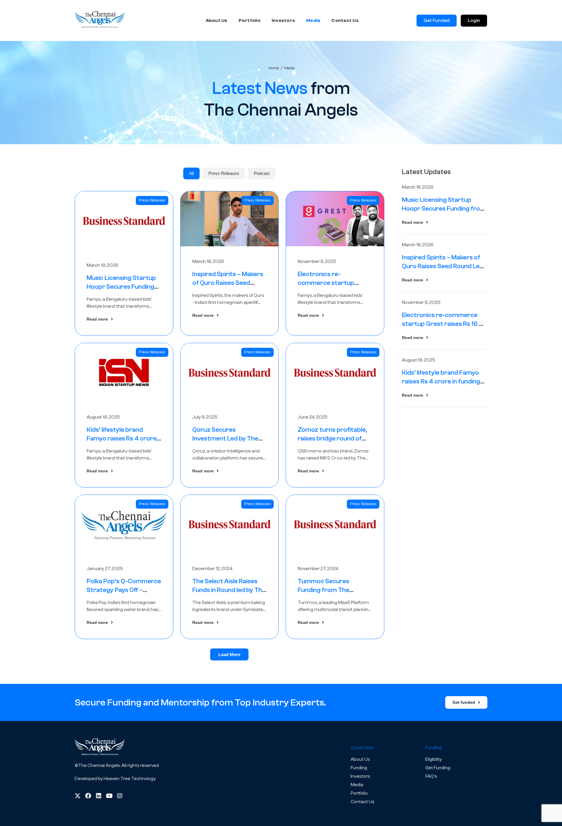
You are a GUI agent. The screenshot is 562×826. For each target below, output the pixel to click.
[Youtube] (109, 796)
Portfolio (250, 20)
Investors (283, 20)
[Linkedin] (99, 796)
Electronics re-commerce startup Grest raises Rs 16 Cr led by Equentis (444, 323)
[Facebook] (88, 796)
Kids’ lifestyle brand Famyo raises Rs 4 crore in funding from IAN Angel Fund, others (443, 381)
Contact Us (345, 20)
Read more (97, 319)
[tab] (191, 173)
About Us (216, 20)
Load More (229, 654)
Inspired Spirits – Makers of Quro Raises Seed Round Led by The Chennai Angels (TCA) (443, 266)
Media (313, 20)
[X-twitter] (77, 796)
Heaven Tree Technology (130, 778)
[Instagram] (120, 796)
